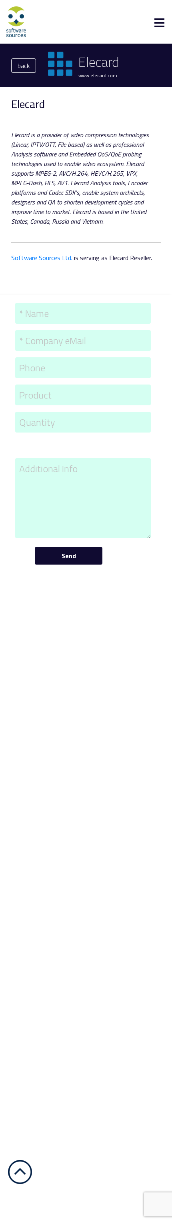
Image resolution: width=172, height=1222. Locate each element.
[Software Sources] (16, 21)
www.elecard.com (97, 75)
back (24, 65)
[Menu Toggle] (159, 23)
